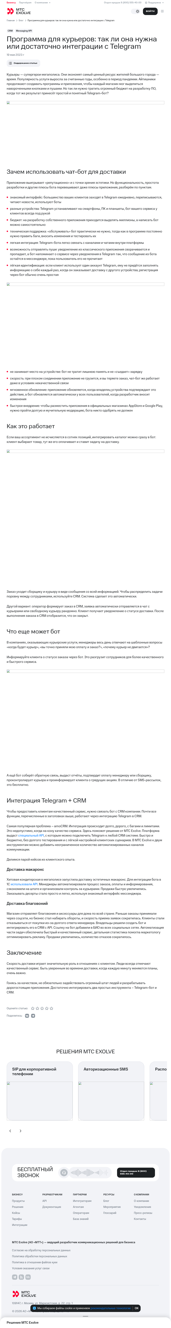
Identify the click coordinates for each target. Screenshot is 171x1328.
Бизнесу (11, 2)
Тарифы (17, 1219)
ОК (137, 1308)
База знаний (81, 1219)
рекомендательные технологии (111, 1308)
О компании (41, 2)
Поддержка (154, 2)
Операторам (81, 1213)
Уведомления (142, 1207)
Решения (17, 1207)
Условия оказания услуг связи (30, 1268)
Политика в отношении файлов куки (34, 1262)
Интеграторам (82, 1201)
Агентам (78, 1207)
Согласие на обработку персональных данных (41, 1250)
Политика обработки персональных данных (39, 1256)
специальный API (31, 835)
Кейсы (16, 1213)
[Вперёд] (20, 1131)
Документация (51, 1207)
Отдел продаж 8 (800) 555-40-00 (122, 2)
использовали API (24, 884)
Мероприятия (112, 1207)
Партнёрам (25, 2)
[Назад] (10, 1131)
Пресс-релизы (143, 1213)
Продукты (18, 1201)
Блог (106, 1201)
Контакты (140, 1219)
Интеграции (19, 1225)
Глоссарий (109, 1213)
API (44, 1201)
